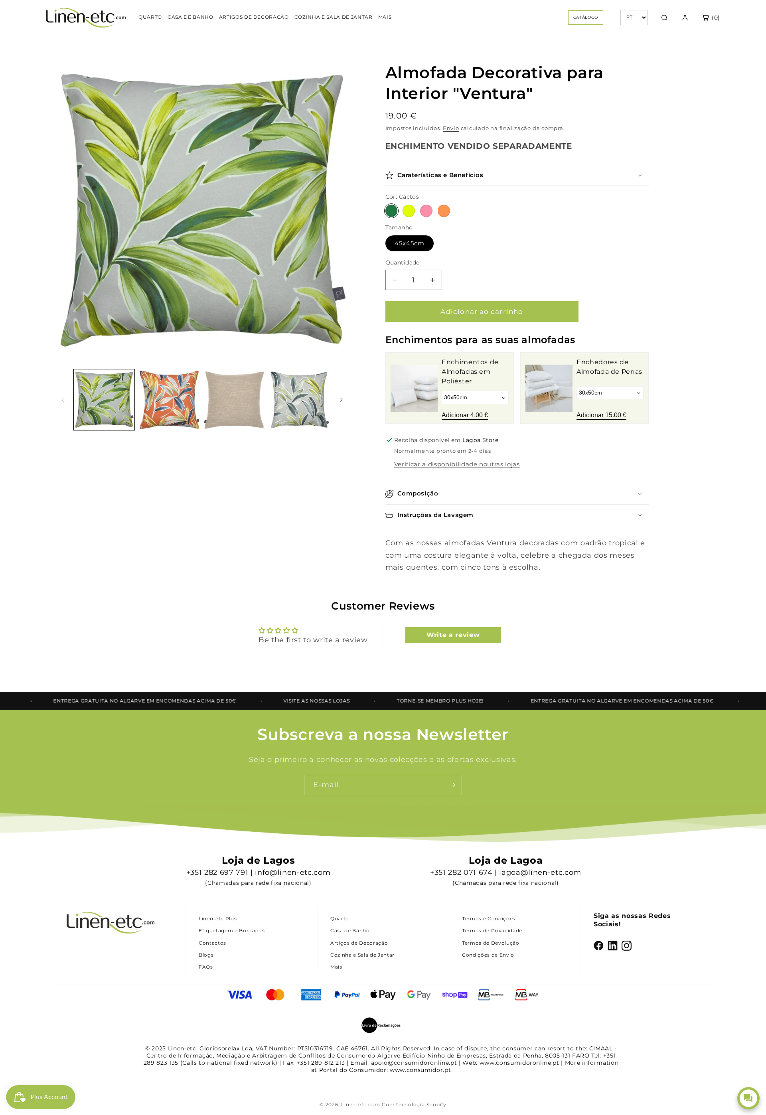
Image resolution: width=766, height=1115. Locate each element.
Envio (451, 128)
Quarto (339, 919)
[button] (517, 175)
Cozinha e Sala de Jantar (362, 955)
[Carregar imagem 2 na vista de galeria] (169, 399)
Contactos (212, 943)
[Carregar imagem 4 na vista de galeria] (299, 399)
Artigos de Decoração (359, 943)
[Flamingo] (426, 211)
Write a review (453, 635)
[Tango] (444, 211)
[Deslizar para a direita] (341, 400)
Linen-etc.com (360, 1104)
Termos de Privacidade (492, 930)
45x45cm (410, 243)
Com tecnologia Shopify (414, 1104)
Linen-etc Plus (218, 919)
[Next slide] (637, 388)
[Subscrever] (452, 785)
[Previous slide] (397, 388)
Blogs (206, 955)
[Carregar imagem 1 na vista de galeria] (104, 399)
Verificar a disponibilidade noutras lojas (457, 464)
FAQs (206, 967)
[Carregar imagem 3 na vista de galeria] (234, 399)
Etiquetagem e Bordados (232, 930)
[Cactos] (391, 211)
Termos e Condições (488, 919)
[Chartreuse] (409, 211)
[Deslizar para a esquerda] (62, 400)
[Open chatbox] (748, 1098)
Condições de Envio (488, 955)
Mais (336, 967)
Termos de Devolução (490, 943)
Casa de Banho (350, 930)
